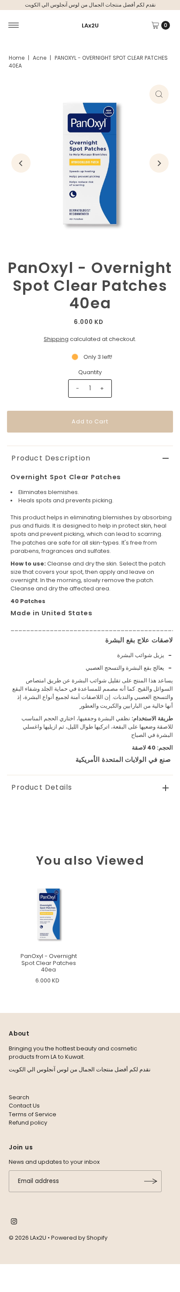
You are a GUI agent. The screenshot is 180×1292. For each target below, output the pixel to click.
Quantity (90, 372)
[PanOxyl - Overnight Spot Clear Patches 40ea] (48, 914)
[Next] (159, 163)
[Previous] (21, 163)
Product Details (41, 787)
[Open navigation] (14, 25)
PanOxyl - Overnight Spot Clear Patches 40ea (49, 962)
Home (16, 57)
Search (19, 1097)
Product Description (50, 458)
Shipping (56, 339)
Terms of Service (32, 1114)
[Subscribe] (151, 1181)
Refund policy (28, 1122)
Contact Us (24, 1105)
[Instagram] (14, 1222)
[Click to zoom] (159, 94)
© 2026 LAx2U (27, 1237)
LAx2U (90, 25)
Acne (39, 57)
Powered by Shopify (79, 1237)
